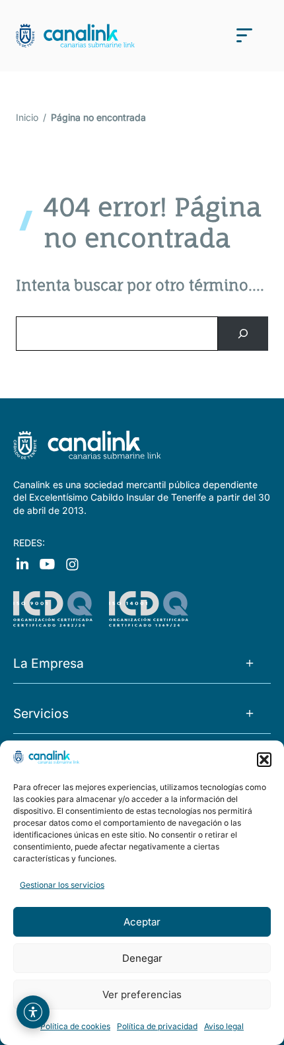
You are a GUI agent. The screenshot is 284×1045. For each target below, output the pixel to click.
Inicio (27, 117)
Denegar (142, 958)
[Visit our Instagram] (46, 563)
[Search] (243, 333)
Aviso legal (224, 1026)
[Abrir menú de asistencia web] (33, 1011)
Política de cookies (75, 1026)
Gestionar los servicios (62, 885)
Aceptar (142, 922)
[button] (264, 759)
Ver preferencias (142, 994)
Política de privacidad (157, 1026)
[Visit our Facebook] (22, 563)
